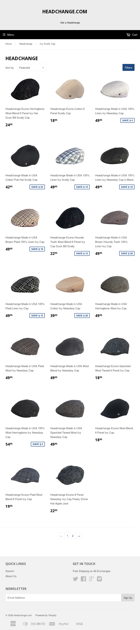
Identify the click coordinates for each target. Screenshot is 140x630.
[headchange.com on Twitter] (75, 580)
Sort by (9, 67)
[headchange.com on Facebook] (83, 580)
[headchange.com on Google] (91, 580)
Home (8, 43)
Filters (128, 67)
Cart (134, 34)
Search (9, 571)
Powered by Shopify (46, 615)
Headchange (25, 43)
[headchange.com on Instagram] (99, 580)
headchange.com (64, 11)
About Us (11, 576)
